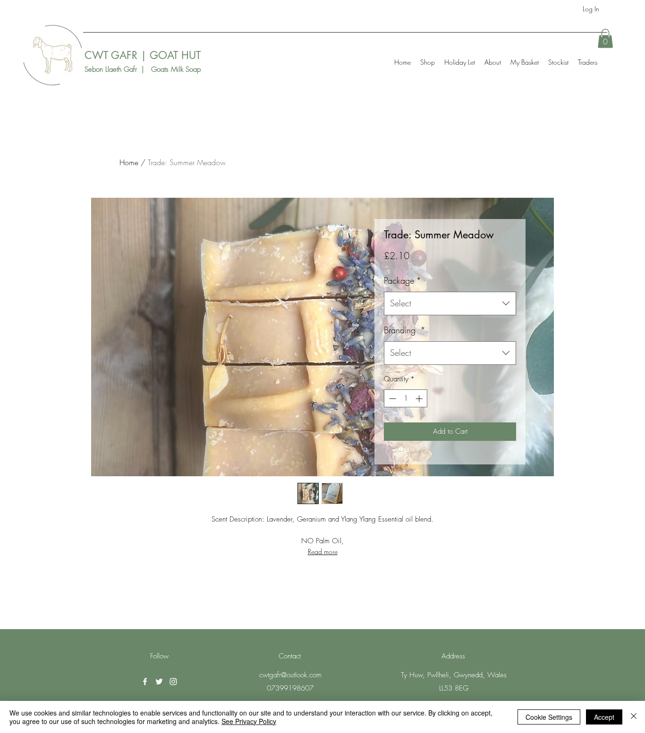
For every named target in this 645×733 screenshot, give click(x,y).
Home (128, 162)
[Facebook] (145, 681)
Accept (604, 717)
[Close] (633, 716)
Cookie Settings (549, 717)
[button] (605, 38)
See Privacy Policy (248, 721)
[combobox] (450, 303)
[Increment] (420, 398)
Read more (323, 551)
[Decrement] (391, 398)
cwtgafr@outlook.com (290, 675)
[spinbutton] (406, 398)
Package (402, 280)
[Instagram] (173, 681)
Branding (404, 330)
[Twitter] (159, 681)
